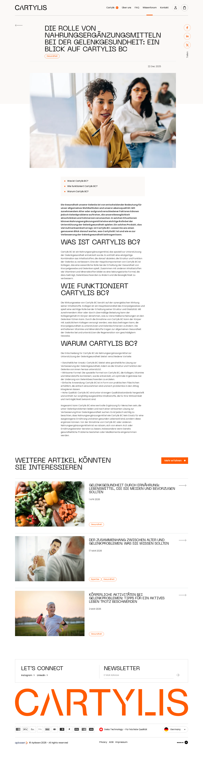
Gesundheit (52, 56)
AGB (111, 742)
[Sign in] (175, 7)
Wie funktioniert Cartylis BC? (82, 186)
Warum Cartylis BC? (78, 191)
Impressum (121, 742)
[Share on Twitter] (187, 45)
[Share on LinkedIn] (187, 37)
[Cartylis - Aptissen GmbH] (31, 7)
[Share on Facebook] (187, 28)
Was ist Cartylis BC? (77, 180)
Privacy (103, 742)
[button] (184, 7)
